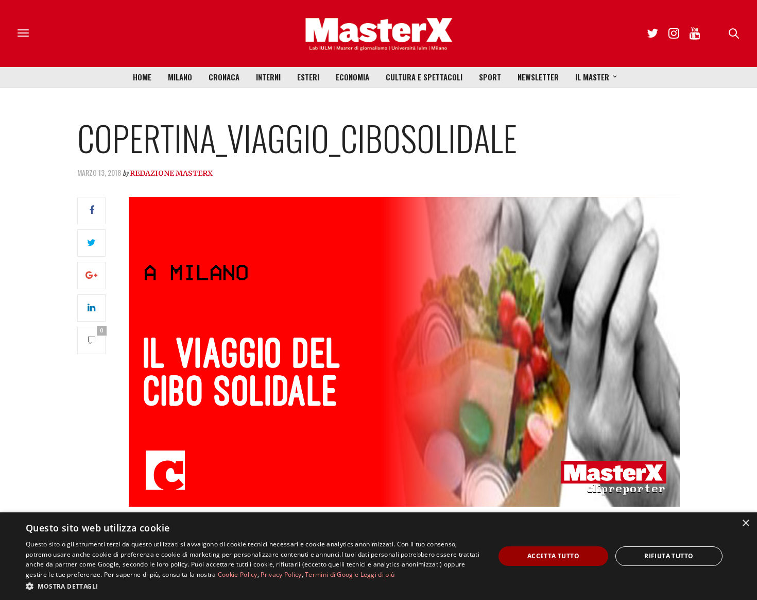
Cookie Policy (237, 574)
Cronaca (224, 76)
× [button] (745, 523)
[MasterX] (378, 33)
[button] (253, 586)
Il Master (592, 76)
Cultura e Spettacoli (424, 76)
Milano (180, 76)
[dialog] (378, 556)
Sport (490, 76)
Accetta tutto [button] (553, 556)
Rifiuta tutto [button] (668, 556)
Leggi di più (377, 574)
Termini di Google (331, 574)
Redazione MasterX (171, 173)
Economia (352, 76)
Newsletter (538, 76)
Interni (268, 76)
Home (142, 76)
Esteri (308, 76)
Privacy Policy (281, 574)
